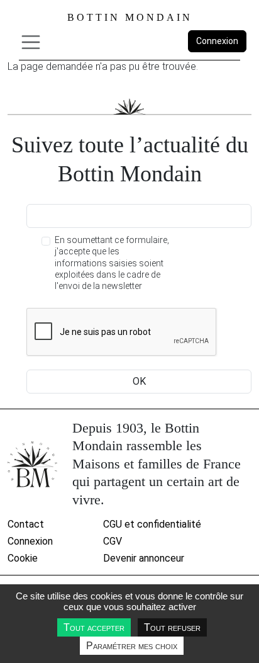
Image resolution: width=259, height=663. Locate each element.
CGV (112, 541)
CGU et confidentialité (152, 524)
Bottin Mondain (129, 17)
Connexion (217, 41)
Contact (26, 524)
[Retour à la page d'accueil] (32, 464)
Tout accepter (93, 627)
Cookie (23, 558)
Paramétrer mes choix (131, 645)
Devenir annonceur (143, 558)
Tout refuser (172, 627)
